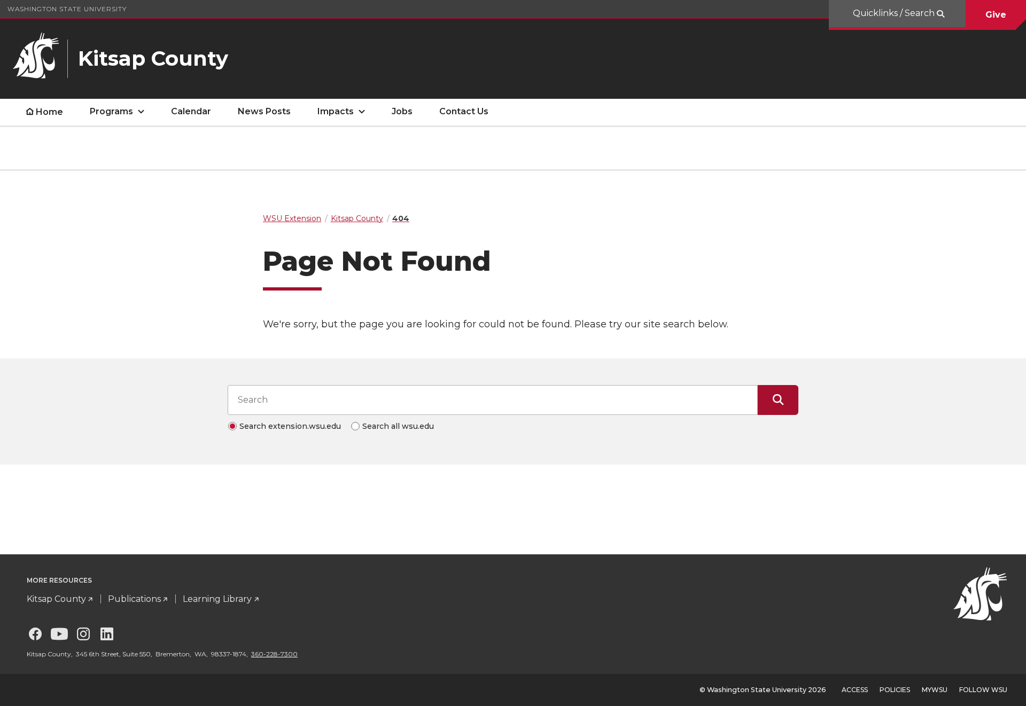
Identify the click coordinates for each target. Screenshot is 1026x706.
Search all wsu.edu (398, 426)
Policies (895, 690)
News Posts (264, 111)
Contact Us (463, 111)
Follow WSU (983, 690)
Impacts (335, 111)
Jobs (402, 111)
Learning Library (217, 599)
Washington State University (67, 9)
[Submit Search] (778, 400)
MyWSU (934, 690)
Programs (111, 111)
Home (49, 112)
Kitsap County (56, 599)
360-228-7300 (274, 654)
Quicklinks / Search (895, 13)
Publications (134, 599)
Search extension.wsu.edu (290, 426)
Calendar (191, 111)
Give (995, 15)
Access (855, 690)
